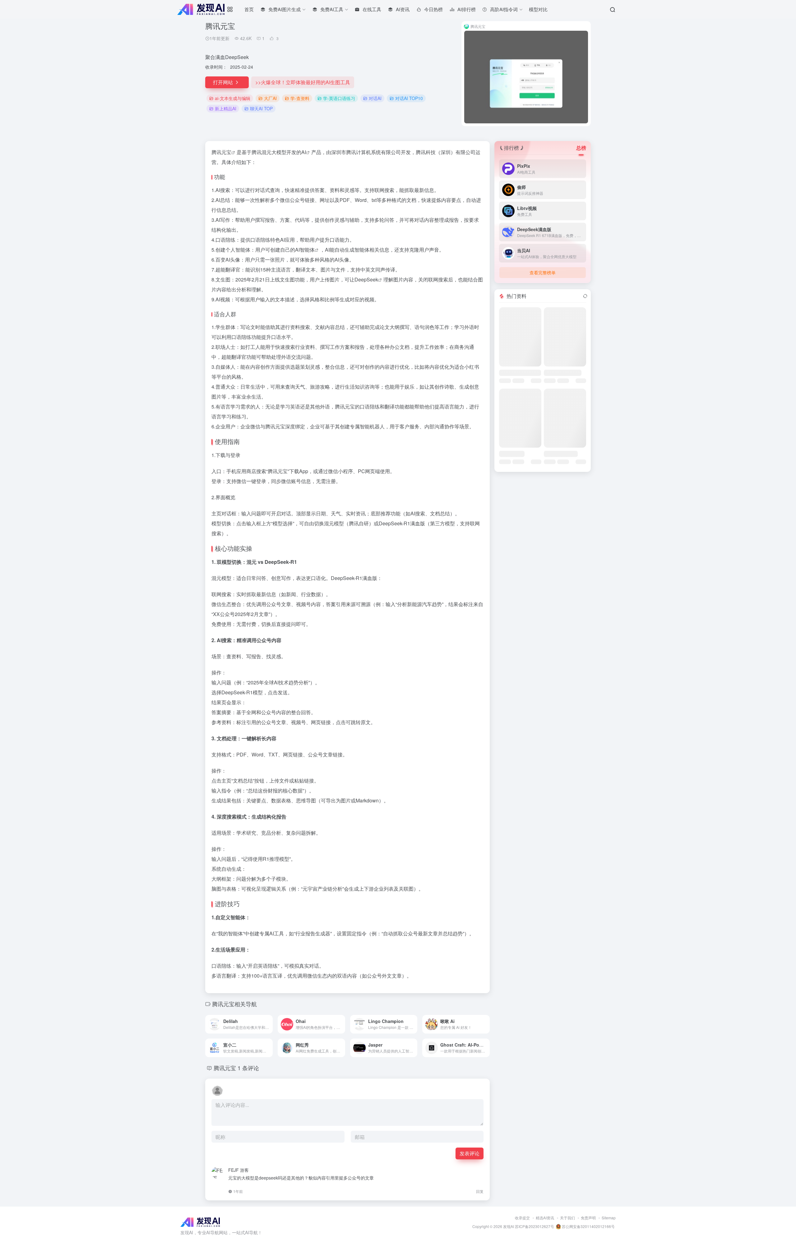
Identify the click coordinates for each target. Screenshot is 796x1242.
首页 (249, 9)
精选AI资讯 (545, 1217)
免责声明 (588, 1217)
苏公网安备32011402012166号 (588, 1226)
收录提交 (522, 1217)
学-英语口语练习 (339, 98)
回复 (480, 1191)
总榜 (581, 147)
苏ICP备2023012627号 (534, 1226)
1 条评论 (248, 1068)
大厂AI (270, 98)
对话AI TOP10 (409, 98)
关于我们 (567, 1217)
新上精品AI (225, 108)
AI (303, 152)
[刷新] (585, 296)
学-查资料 (299, 98)
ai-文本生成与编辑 (232, 98)
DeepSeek (366, 279)
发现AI (508, 1226)
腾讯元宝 (221, 152)
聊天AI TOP (261, 108)
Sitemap (609, 1217)
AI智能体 (305, 249)
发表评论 (469, 1153)
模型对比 (538, 9)
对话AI (375, 98)
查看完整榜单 (543, 272)
